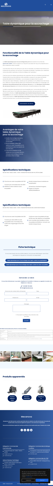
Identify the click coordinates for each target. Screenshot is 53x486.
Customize (28, 480)
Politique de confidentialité (24, 483)
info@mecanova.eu (27, 288)
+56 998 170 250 (33, 464)
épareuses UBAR (7, 63)
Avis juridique (35, 483)
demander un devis (26, 103)
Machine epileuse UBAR (12, 398)
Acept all (42, 480)
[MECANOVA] (6, 5)
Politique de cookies (45, 483)
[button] (45, 5)
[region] (35, 476)
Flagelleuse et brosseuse (41, 398)
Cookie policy (29, 476)
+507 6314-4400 (33, 453)
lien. (41, 338)
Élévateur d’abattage (27, 397)
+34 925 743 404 (27, 286)
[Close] (49, 470)
